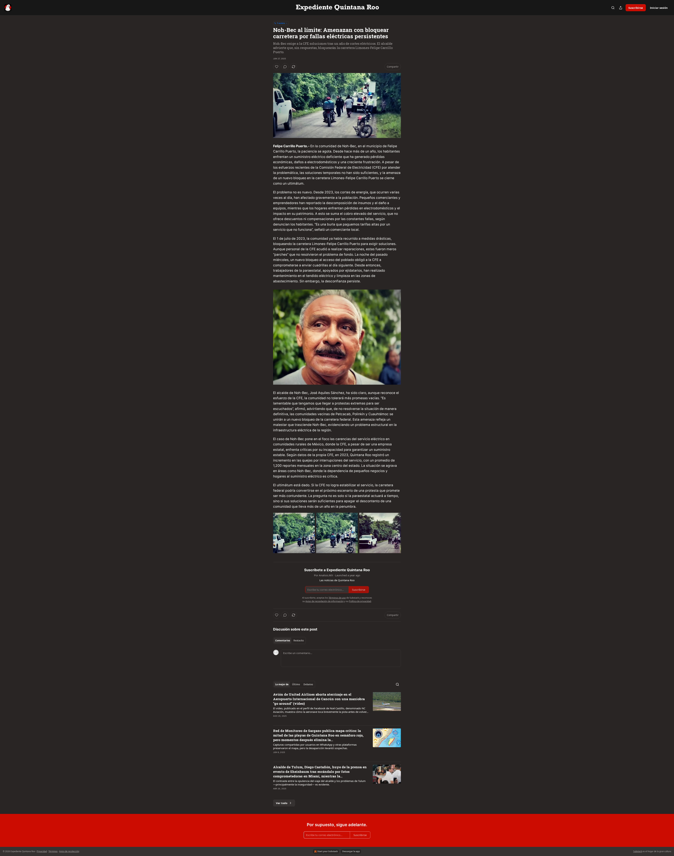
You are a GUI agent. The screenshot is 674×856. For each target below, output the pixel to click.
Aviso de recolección (69, 851)
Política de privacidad (360, 601)
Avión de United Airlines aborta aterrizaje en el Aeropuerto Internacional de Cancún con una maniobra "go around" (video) (319, 699)
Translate (281, 23)
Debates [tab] (308, 684)
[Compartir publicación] (620, 7)
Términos (53, 851)
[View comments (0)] (285, 66)
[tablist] (289, 640)
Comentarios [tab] (282, 640)
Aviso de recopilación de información (324, 601)
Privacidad (42, 851)
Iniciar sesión (659, 7)
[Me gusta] (276, 66)
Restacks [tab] (298, 640)
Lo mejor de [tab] (282, 684)
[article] (337, 707)
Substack (637, 851)
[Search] (612, 7)
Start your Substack (327, 851)
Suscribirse (635, 7)
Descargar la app (351, 851)
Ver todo (281, 803)
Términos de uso (337, 597)
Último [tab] (296, 684)
